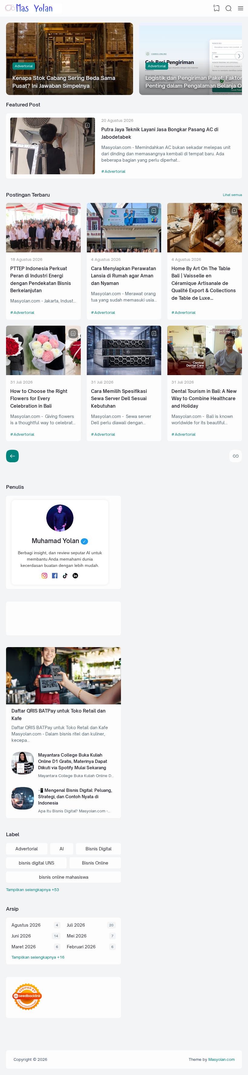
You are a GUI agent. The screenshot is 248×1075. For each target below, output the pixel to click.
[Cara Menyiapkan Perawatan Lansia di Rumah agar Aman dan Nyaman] (124, 250)
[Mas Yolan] (33, 8)
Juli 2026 (76, 925)
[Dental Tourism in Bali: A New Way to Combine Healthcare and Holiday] (204, 373)
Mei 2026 (76, 935)
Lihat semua (232, 195)
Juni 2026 (21, 935)
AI (62, 848)
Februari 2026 (81, 946)
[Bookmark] (87, 125)
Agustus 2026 (26, 925)
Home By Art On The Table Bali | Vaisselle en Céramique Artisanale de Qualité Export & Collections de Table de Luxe (203, 283)
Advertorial (24, 66)
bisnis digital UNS (36, 862)
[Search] (228, 8)
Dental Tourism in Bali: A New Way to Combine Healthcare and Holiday (204, 398)
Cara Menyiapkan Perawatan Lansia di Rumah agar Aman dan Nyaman (123, 276)
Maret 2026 (23, 946)
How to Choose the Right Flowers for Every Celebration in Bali (38, 398)
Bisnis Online (95, 862)
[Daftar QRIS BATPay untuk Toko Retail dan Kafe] (63, 702)
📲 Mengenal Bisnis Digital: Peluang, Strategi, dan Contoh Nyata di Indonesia (75, 796)
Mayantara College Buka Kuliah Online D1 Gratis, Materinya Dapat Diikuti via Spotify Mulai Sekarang (72, 761)
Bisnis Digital (99, 848)
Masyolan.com (221, 1059)
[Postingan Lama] (12, 456)
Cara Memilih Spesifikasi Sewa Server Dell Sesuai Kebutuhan (119, 398)
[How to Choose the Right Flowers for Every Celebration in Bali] (43, 373)
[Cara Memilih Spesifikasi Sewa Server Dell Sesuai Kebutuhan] (124, 373)
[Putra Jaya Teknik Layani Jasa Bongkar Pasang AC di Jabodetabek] (52, 172)
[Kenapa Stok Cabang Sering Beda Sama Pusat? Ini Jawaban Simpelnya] (69, 59)
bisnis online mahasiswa (63, 877)
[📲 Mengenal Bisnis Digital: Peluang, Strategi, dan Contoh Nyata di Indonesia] (22, 808)
